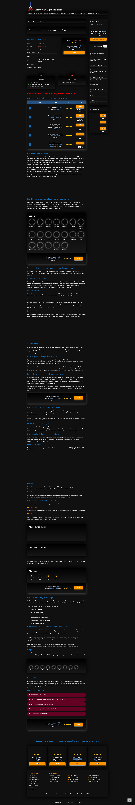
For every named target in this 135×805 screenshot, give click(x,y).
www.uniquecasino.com (44, 46)
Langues (91, 95)
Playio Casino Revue (73, 777)
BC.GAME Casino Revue (55, 775)
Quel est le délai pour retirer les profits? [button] (42, 704)
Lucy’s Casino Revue (73, 775)
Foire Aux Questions (94, 102)
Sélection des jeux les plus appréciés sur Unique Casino (98, 60)
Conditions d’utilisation (70, 794)
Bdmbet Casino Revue (80, 128)
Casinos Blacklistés (33, 777)
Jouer (74, 52)
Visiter (103, 115)
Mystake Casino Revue (74, 781)
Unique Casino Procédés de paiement (97, 79)
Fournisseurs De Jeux (33, 785)
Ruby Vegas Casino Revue (80, 119)
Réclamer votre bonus (98, 39)
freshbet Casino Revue (93, 777)
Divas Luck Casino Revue (80, 146)
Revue (103, 118)
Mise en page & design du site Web (97, 65)
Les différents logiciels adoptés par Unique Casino (97, 54)
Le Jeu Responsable (33, 789)
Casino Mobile (32, 775)
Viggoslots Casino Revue (94, 775)
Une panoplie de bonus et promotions (97, 77)
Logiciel (91, 57)
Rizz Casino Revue (53, 779)
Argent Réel (82, 13)
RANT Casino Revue (80, 110)
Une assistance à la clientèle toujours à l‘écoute (98, 92)
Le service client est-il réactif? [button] (39, 713)
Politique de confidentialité (83, 794)
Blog (97, 13)
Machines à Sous (53, 13)
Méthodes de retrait (94, 84)
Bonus (46, 13)
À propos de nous (50, 794)
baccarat (70, 349)
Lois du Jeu (31, 787)
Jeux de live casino (93, 63)
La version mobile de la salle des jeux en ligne (98, 68)
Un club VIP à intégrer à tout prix (96, 89)
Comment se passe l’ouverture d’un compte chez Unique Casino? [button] (49, 699)
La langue (92, 97)
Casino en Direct (73, 13)
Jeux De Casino (63, 13)
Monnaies (92, 87)
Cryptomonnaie (32, 783)
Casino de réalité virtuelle (34, 779)
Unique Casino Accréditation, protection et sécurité (98, 72)
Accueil (30, 13)
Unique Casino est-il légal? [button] (38, 694)
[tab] (56, 695)
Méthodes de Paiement (34, 781)
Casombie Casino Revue (94, 781)
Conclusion (92, 100)
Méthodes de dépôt (94, 82)
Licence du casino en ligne (95, 74)
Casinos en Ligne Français (75, 802)
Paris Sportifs (90, 13)
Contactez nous (59, 794)
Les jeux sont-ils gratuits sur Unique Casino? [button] (43, 709)
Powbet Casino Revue (80, 137)
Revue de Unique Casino (95, 51)
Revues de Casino (38, 13)
